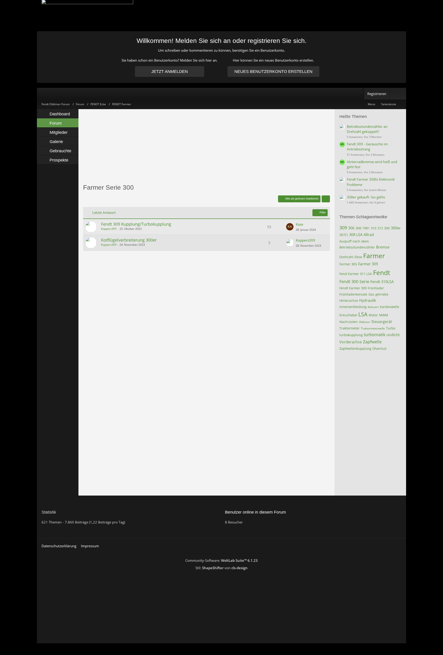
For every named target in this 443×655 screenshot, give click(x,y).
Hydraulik (367, 300)
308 (358, 228)
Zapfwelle (372, 341)
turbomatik (374, 334)
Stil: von (221, 567)
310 (373, 228)
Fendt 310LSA (382, 281)
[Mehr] (326, 198)
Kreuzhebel (348, 315)
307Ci (343, 235)
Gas (371, 294)
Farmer (374, 255)
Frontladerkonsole (353, 294)
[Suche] (398, 93)
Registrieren (376, 93)
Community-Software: (221, 560)
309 (343, 227)
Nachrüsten (348, 322)
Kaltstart (373, 307)
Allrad (369, 234)
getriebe (381, 294)
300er (396, 227)
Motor (373, 315)
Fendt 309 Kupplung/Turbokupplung (136, 224)
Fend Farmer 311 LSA (355, 274)
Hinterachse (348, 300)
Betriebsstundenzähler (357, 247)
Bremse (382, 247)
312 (380, 228)
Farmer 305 (348, 264)
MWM (383, 315)
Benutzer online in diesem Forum (255, 512)
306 (351, 227)
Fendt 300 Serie (354, 281)
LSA (363, 314)
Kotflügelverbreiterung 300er (129, 240)
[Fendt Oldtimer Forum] (221, 15)
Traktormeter (349, 328)
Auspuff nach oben (354, 241)
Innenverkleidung (353, 307)
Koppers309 (109, 229)
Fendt (381, 272)
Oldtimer (364, 322)
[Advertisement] (206, 146)
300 (387, 228)
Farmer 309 (368, 263)
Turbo (390, 328)
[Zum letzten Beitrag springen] (289, 226)
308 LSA (355, 234)
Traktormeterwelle (373, 328)
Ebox (358, 257)
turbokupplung (351, 335)
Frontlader (376, 288)
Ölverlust (379, 348)
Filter (323, 212)
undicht (393, 334)
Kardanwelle (389, 307)
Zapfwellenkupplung (355, 348)
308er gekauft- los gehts (366, 197)
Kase (299, 224)
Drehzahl (346, 257)
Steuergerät (381, 321)
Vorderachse (350, 341)
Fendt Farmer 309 (353, 288)
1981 (366, 228)
